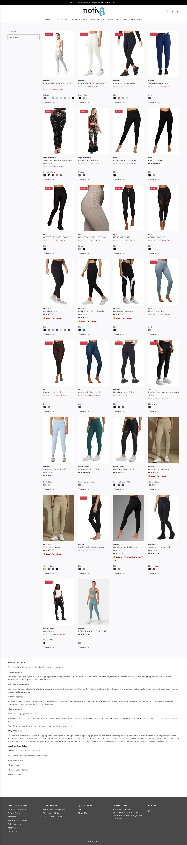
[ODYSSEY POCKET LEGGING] (58, 208)
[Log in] (172, 11)
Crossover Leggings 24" (124, 83)
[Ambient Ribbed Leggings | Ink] (79, 407)
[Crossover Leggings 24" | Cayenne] (119, 98)
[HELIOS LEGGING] (128, 208)
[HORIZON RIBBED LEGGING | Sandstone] (79, 249)
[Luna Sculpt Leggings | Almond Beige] (154, 485)
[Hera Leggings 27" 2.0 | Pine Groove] (119, 407)
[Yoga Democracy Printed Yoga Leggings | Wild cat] (61, 175)
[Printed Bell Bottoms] (93, 131)
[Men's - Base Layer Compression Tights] (163, 363)
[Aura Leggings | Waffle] (49, 330)
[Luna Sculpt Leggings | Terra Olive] (149, 485)
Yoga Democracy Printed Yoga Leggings (57, 162)
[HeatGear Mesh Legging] (128, 440)
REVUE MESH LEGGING (124, 160)
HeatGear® (48, 631)
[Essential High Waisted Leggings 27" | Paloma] (65, 98)
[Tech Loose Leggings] (163, 54)
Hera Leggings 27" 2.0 (123, 392)
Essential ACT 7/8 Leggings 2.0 (92, 83)
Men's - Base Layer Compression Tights (163, 393)
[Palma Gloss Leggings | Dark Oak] (45, 407)
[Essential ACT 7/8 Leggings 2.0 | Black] (79, 98)
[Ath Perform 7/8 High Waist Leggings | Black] (79, 330)
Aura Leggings (50, 311)
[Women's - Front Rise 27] (58, 440)
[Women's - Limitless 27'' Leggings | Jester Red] (154, 569)
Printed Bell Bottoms (88, 160)
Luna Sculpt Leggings (158, 469)
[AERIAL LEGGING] (163, 208)
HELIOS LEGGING (121, 237)
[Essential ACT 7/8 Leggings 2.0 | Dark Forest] (84, 98)
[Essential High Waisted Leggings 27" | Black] (73, 98)
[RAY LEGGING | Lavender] (154, 175)
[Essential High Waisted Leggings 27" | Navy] (45, 98)
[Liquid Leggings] (163, 282)
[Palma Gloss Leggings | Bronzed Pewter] (49, 407)
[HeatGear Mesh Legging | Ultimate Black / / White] (114, 485)
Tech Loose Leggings (158, 83)
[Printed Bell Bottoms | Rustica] (79, 175)
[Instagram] (149, 810)
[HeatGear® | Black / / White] (45, 643)
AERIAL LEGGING (156, 237)
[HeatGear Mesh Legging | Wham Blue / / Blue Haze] (123, 485)
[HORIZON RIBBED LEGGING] (93, 208)
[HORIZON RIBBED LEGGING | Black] (84, 249)
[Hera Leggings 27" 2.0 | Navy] (123, 407)
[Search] (167, 11)
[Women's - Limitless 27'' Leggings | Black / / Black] (149, 569)
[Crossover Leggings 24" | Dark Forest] (123, 98)
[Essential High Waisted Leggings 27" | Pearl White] (49, 98)
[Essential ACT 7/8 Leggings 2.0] (93, 54)
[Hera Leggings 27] (128, 363)
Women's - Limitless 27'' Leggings (159, 548)
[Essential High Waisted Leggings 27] (58, 54)
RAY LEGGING (155, 160)
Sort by (12, 32)
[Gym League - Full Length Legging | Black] (114, 569)
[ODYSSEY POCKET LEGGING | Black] (45, 249)
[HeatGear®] (58, 602)
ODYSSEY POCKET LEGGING (57, 237)
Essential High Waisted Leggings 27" (58, 84)
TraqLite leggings (51, 547)
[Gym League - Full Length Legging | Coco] (119, 569)
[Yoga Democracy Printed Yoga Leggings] (58, 131)
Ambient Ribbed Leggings (90, 392)
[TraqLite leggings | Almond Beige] (45, 569)
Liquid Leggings (155, 311)
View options (49, 102)
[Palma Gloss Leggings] (58, 363)
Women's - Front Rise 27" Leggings (55, 470)
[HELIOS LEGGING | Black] (114, 249)
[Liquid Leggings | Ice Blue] (149, 330)
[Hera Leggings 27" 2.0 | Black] (114, 407)
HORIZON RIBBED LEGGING (92, 237)
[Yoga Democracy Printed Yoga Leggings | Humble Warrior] (45, 175)
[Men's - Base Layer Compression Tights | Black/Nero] (149, 407)
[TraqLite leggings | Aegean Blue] (49, 569)
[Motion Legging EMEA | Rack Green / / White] (79, 485)
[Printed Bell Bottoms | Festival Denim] (84, 175)
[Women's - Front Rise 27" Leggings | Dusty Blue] (45, 485)
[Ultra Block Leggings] (128, 282)
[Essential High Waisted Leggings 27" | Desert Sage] (61, 98)
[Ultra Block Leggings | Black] (114, 330)
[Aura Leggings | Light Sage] (65, 330)
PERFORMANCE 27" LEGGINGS (93, 631)
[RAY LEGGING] (163, 131)
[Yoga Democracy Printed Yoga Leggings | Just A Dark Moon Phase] (49, 175)
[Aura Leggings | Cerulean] (53, 330)
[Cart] (178, 11)
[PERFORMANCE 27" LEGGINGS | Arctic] (79, 643)
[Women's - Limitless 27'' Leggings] (163, 518)
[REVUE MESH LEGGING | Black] (114, 175)
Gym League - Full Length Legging (125, 548)
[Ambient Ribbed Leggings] (93, 363)
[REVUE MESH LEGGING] (128, 131)
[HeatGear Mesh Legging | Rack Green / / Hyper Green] (119, 485)
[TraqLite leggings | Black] (57, 569)
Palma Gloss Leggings (53, 392)
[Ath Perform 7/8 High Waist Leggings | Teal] (84, 330)
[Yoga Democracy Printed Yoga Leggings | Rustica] (53, 175)
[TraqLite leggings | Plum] (53, 569)
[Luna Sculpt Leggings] (163, 440)
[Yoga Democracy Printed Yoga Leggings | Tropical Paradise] (57, 175)
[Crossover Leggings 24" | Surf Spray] (127, 98)
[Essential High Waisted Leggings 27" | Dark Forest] (53, 98)
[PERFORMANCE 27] (93, 602)
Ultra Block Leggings (123, 311)
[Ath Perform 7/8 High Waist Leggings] (93, 282)
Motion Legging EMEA (88, 469)
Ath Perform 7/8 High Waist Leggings (91, 312)
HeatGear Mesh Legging (124, 469)
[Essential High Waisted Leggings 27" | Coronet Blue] (57, 98)
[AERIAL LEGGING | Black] (149, 249)
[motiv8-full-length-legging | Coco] (84, 569)
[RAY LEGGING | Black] (149, 175)
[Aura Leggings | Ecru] (61, 330)
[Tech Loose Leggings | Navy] (149, 98)
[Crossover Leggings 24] (128, 54)
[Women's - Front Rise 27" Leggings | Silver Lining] (49, 485)
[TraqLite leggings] (58, 518)
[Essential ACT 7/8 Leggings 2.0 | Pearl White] (88, 98)
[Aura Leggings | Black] (45, 330)
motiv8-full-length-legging (91, 547)
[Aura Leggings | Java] (69, 330)
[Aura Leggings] (58, 282)
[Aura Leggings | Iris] (57, 330)
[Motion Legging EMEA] (93, 440)
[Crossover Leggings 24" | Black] (114, 98)
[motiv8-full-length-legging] (93, 518)
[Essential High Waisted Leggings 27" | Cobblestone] (69, 98)
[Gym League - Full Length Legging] (128, 518)
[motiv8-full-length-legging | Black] (79, 569)
